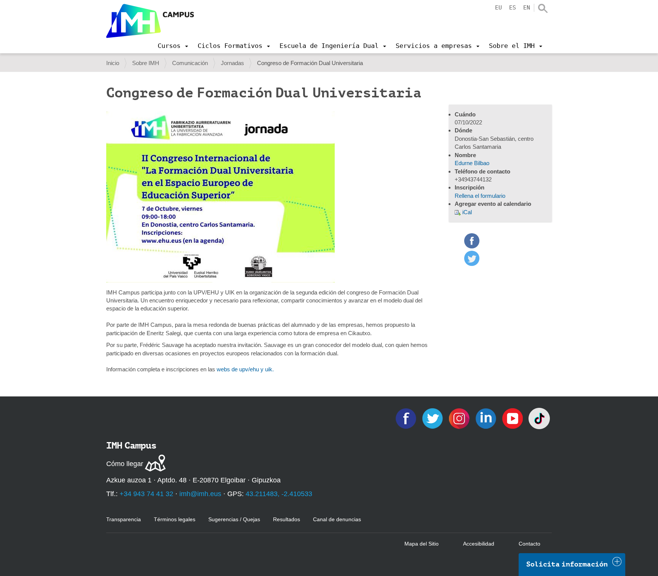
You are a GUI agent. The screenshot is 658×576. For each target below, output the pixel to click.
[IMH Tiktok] (539, 418)
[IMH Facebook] (406, 418)
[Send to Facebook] (471, 246)
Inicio (112, 63)
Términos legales (174, 519)
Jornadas (232, 63)
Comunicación (190, 63)
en (526, 7)
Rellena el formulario (480, 196)
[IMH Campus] (150, 21)
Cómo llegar (124, 464)
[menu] (173, 45)
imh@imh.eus (200, 494)
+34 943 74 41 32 (146, 494)
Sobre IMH (145, 63)
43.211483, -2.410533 (279, 494)
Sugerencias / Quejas (234, 519)
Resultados (286, 519)
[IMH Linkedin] (486, 418)
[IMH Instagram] (460, 418)
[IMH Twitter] (433, 418)
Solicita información (567, 564)
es (512, 7)
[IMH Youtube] (513, 418)
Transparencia (123, 519)
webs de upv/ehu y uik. (245, 369)
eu (498, 7)
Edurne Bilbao (472, 163)
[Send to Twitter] (471, 264)
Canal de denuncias (337, 519)
